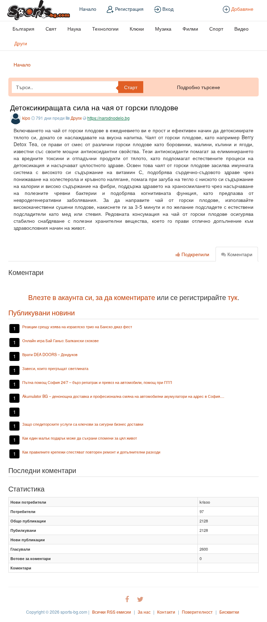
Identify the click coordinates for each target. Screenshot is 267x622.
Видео (241, 28)
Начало (87, 8)
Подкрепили (194, 254)
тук (232, 297)
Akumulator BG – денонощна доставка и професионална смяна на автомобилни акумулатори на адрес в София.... (123, 396)
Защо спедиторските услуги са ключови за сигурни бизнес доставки (82, 424)
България (23, 28)
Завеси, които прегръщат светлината (55, 368)
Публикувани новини (41, 312)
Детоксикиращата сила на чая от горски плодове (94, 107)
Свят (51, 28)
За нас (144, 612)
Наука (74, 28)
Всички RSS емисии (111, 612)
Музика (163, 28)
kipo (26, 118)
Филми (190, 28)
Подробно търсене (198, 87)
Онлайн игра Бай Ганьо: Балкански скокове (60, 340)
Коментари (239, 254)
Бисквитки (229, 612)
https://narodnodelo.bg (108, 118)
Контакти (166, 612)
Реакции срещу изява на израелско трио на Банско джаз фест (77, 326)
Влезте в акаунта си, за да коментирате (91, 297)
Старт (130, 87)
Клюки (137, 28)
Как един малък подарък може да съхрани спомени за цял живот (79, 438)
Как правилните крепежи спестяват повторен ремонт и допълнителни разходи (91, 452)
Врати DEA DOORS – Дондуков (50, 354)
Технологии (105, 28)
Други (20, 43)
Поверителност (197, 612)
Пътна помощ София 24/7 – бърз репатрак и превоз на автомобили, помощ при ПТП (97, 382)
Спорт (216, 28)
